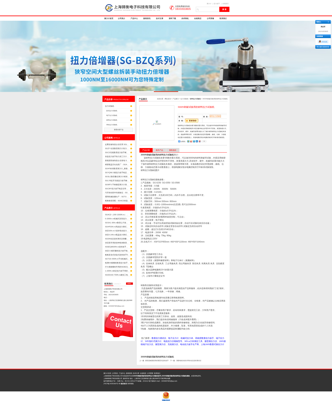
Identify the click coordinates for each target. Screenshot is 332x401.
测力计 (209, 4)
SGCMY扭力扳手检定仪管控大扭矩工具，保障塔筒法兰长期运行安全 (117, 189)
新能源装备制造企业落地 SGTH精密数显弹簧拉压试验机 (117, 160)
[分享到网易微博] (199, 141)
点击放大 (158, 124)
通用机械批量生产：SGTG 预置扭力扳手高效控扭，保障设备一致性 (117, 197)
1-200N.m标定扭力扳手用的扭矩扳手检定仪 (117, 271)
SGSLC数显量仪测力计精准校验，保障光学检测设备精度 (117, 177)
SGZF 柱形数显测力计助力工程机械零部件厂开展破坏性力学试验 (117, 148)
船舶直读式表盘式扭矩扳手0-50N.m (117, 255)
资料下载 (172, 18)
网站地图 (167, 378)
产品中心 (134, 18)
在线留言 (225, 4)
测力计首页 (108, 18)
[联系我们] (129, 283)
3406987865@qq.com (116, 306)
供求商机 (185, 18)
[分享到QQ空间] (188, 141)
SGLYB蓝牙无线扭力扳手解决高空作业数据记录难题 (117, 181)
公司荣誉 (210, 18)
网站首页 (168, 99)
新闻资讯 (147, 18)
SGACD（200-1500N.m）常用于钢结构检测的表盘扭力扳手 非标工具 (117, 215)
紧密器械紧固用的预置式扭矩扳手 (157, 360)
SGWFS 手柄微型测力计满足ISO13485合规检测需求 (117, 185)
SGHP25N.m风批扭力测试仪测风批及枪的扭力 (117, 227)
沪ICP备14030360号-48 (111, 384)
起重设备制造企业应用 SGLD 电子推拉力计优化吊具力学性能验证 (117, 144)
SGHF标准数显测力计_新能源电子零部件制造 (117, 168)
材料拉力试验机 (111, 120)
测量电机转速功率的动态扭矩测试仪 (188, 360)
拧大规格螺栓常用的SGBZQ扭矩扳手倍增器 (117, 267)
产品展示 (176, 99)
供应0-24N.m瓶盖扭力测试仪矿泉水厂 (117, 235)
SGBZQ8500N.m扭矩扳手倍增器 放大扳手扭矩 (117, 247)
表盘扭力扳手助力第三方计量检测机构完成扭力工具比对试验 (117, 156)
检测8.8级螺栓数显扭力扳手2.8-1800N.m (117, 263)
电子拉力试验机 (111, 115)
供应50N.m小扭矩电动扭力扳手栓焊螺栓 (117, 231)
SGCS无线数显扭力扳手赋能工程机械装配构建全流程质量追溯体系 (117, 152)
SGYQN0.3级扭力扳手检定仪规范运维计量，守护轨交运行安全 (117, 172)
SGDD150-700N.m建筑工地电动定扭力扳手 (117, 275)
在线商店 (197, 18)
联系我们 (223, 18)
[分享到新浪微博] (191, 141)
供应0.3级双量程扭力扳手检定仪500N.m (117, 251)
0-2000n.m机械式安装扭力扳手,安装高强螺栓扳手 (117, 219)
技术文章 (159, 18)
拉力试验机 (109, 106)
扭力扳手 (217, 4)
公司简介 (121, 18)
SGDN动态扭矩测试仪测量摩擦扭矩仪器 (117, 239)
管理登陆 (130, 384)
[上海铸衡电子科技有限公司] (147, 8)
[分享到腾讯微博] (193, 141)
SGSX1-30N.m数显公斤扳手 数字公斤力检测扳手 (117, 223)
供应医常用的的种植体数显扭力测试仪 (117, 243)
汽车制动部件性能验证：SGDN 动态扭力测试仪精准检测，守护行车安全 (117, 193)
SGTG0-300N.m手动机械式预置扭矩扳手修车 (117, 259)
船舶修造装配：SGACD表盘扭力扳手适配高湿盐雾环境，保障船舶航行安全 (117, 201)
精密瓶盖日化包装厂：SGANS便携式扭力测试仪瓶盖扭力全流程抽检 (117, 164)
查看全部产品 (118, 130)
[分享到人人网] (196, 141)
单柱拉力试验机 (111, 125)
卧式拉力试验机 (111, 111)
